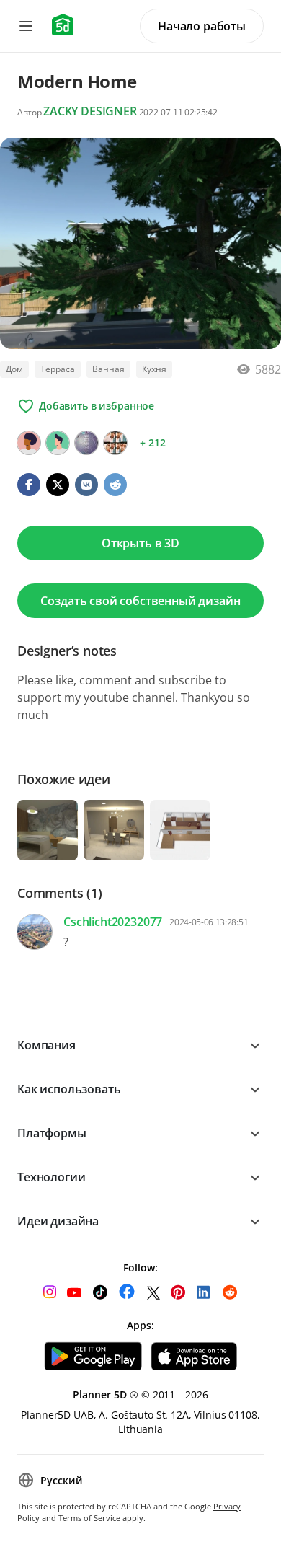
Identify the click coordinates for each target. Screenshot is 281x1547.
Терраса (57, 369)
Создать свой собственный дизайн (140, 601)
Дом (14, 369)
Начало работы (202, 26)
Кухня (154, 369)
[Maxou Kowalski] (28, 442)
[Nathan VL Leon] (115, 442)
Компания (46, 1045)
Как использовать (68, 1089)
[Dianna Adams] (86, 442)
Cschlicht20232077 (112, 922)
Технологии (51, 1177)
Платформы (51, 1133)
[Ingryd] (57, 442)
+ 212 (152, 442)
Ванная (108, 369)
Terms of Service (89, 1517)
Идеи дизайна (58, 1221)
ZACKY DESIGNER (90, 111)
